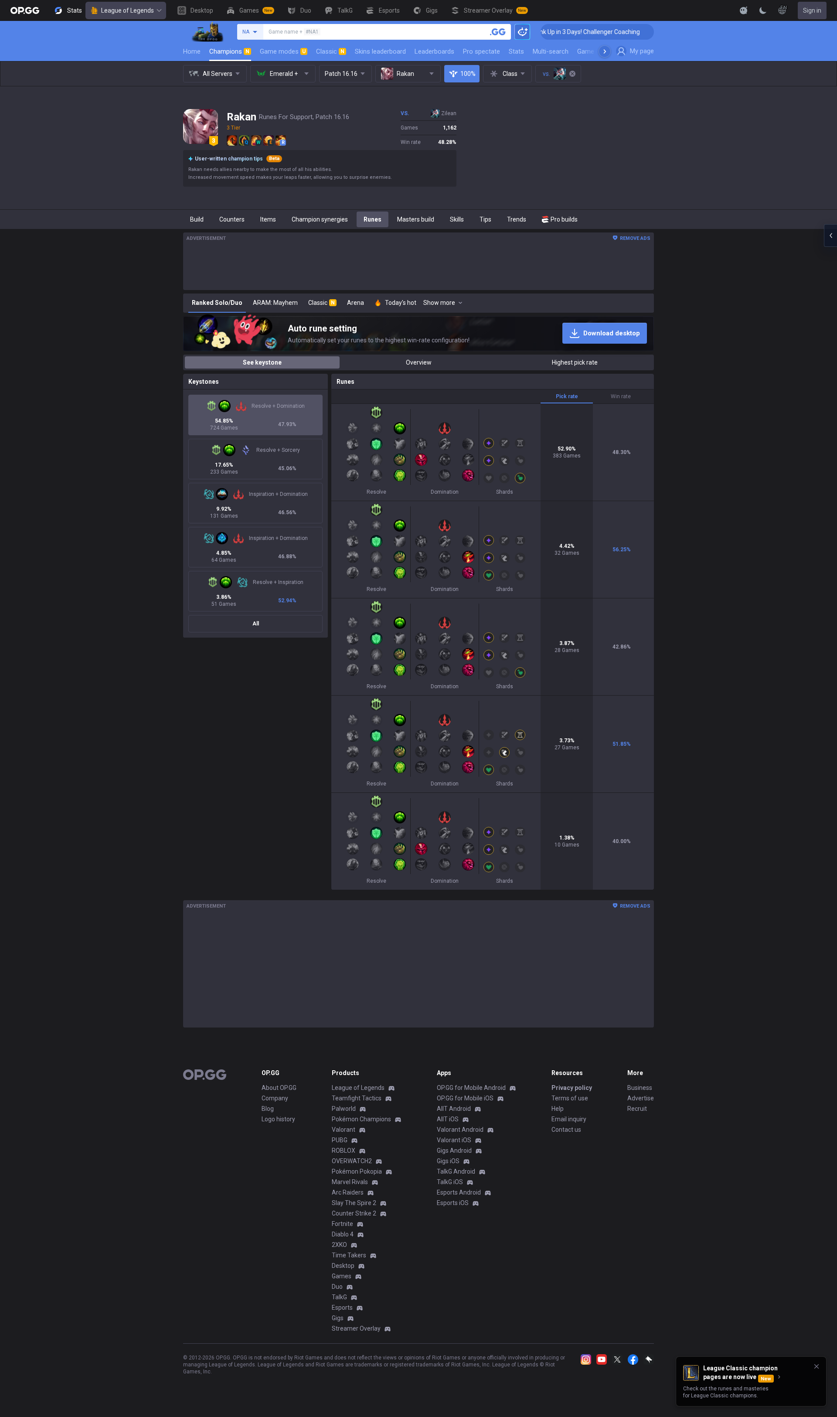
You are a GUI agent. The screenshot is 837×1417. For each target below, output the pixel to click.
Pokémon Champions (361, 1119)
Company (275, 1098)
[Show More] (743, 10)
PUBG (339, 1140)
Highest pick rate (575, 362)
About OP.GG (279, 1087)
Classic (330, 51)
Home (192, 51)
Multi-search (550, 51)
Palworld (344, 1108)
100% (468, 73)
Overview (419, 362)
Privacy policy (571, 1087)
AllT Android (454, 1108)
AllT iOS (448, 1119)
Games (341, 1276)
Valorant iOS (454, 1140)
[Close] (816, 1366)
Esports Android (459, 1192)
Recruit (637, 1108)
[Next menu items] (605, 51)
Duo (337, 1286)
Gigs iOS (448, 1161)
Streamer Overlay (356, 1328)
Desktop (343, 1265)
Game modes (283, 51)
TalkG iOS (450, 1181)
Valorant (343, 1129)
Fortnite (342, 1223)
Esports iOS (453, 1202)
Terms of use (569, 1098)
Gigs (338, 1318)
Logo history (278, 1119)
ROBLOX (343, 1150)
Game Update (596, 51)
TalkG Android (456, 1171)
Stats (516, 51)
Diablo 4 (343, 1234)
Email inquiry (568, 1119)
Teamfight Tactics (356, 1098)
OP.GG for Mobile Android (471, 1087)
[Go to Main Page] (25, 10)
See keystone (262, 362)
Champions (229, 51)
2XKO (339, 1244)
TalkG (339, 1297)
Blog (268, 1108)
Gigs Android (454, 1150)
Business (639, 1087)
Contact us (566, 1129)
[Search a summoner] (498, 32)
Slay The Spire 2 (354, 1202)
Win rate (621, 396)
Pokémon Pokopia (357, 1171)
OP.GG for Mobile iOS (465, 1098)
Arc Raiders (348, 1192)
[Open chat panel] (830, 235)
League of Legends (127, 10)
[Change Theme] (763, 10)
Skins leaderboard (380, 51)
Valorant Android (460, 1129)
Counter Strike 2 (354, 1213)
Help (557, 1108)
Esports (342, 1307)
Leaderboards (434, 51)
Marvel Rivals (350, 1181)
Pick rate (567, 396)
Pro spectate (481, 51)
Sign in (812, 10)
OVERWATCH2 (352, 1161)
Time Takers (349, 1255)
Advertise (640, 1098)
